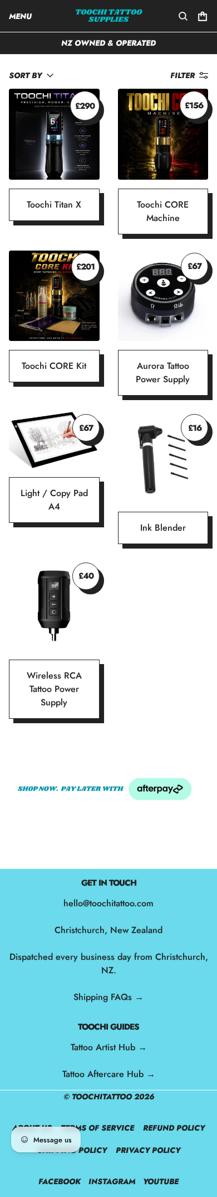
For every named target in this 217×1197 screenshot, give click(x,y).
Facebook (59, 1181)
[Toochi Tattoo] (109, 16)
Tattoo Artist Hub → (109, 1047)
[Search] (183, 16)
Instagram (111, 1181)
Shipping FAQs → (108, 997)
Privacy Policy (148, 1150)
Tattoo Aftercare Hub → (108, 1074)
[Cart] (202, 16)
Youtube (161, 1181)
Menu (20, 16)
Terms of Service (97, 1127)
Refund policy (174, 1127)
